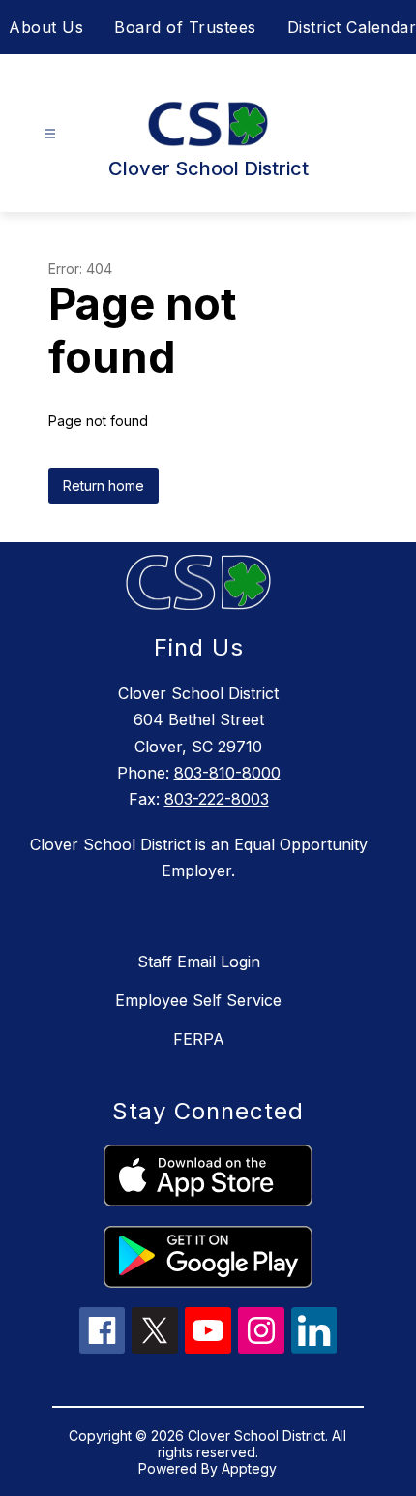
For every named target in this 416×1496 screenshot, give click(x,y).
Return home (103, 485)
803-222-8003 (216, 799)
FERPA (198, 1039)
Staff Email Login (198, 961)
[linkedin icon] (314, 1348)
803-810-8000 (227, 772)
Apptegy (249, 1468)
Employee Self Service (198, 1000)
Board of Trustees (185, 27)
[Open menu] (50, 134)
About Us (46, 27)
